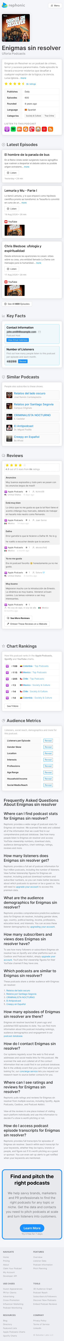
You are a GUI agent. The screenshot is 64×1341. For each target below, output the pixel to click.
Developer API (10, 1276)
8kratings (31, 84)
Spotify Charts (10, 1335)
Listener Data (39, 1261)
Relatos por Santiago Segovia (33, 404)
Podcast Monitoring (12, 1307)
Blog (5, 1320)
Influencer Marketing (13, 1304)
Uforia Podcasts (13, 53)
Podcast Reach (40, 1292)
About (6, 1264)
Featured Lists (10, 1328)
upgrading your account (42, 926)
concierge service (29, 1071)
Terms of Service (41, 1324)
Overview (37, 1257)
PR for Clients (9, 1292)
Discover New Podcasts (44, 1300)
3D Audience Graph (42, 1289)
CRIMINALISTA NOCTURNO (32, 415)
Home (6, 1257)
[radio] (6, 83)
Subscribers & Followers (45, 1296)
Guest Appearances (12, 1289)
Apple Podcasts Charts (14, 1332)
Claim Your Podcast (12, 1268)
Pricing (6, 1261)
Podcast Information (43, 1264)
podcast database (13, 1036)
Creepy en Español (26, 436)
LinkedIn (37, 1328)
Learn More (32, 1228)
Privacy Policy (39, 1320)
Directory (7, 1324)
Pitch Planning (40, 1268)
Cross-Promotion (11, 1300)
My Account (9, 1272)
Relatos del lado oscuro (29, 393)
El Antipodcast (23, 426)
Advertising (8, 1296)
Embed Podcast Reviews (45, 1304)
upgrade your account (27, 886)
